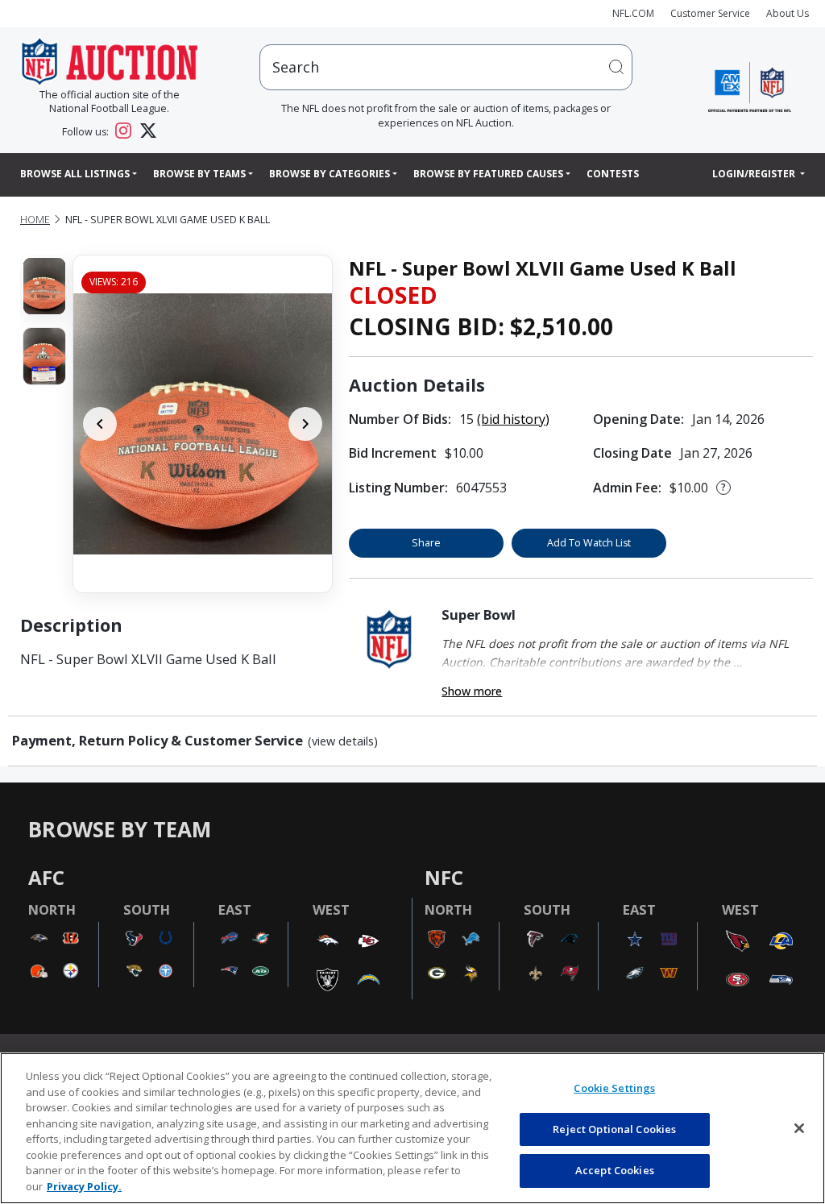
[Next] (305, 424)
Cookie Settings (614, 1088)
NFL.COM (633, 13)
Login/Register (755, 174)
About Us (787, 13)
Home (35, 219)
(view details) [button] (343, 741)
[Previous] (100, 424)
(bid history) (513, 419)
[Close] (799, 1128)
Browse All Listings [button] (75, 174)
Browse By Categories (329, 174)
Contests (613, 174)
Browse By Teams (199, 174)
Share (426, 543)
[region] (412, 1128)
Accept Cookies (614, 1170)
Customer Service (710, 13)
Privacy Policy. (84, 1186)
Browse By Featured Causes (488, 174)
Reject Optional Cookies (614, 1129)
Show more (472, 691)
